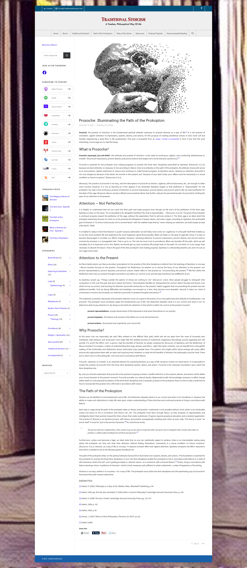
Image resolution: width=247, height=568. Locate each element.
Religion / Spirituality (57, 335)
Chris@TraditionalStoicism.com (70, 8)
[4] (160, 292)
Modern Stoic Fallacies (57, 308)
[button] (66, 55)
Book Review (53, 257)
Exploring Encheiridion (57, 271)
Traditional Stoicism (56, 348)
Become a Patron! (49, 45)
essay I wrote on (168, 139)
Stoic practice (53, 342)
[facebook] (202, 8)
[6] (137, 432)
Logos (50, 294)
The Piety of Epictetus (59, 238)
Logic (50, 281)
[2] (179, 158)
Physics (51, 315)
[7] (176, 462)
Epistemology (56, 285)
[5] (126, 422)
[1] (186, 132)
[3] (188, 270)
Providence (52, 328)
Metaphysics (53, 301)
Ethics (50, 264)
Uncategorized (54, 355)
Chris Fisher (108, 125)
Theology (54, 319)
